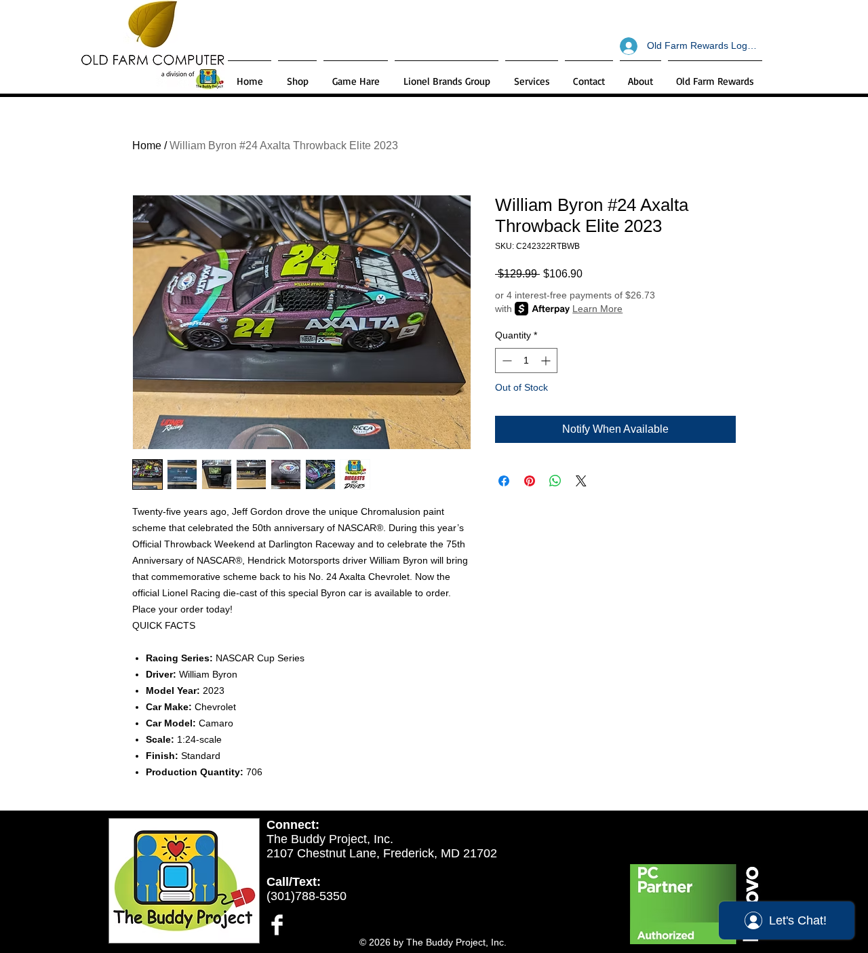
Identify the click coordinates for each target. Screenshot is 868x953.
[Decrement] (505, 360)
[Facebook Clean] (277, 924)
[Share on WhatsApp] (555, 481)
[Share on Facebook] (504, 481)
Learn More (597, 308)
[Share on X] (581, 481)
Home (146, 145)
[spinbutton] (526, 360)
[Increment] (546, 360)
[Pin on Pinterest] (529, 481)
